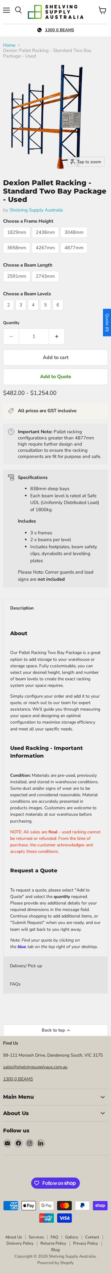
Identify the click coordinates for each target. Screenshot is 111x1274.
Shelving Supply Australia (36, 210)
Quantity (11, 323)
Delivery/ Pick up (26, 966)
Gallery (71, 1237)
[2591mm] (17, 283)
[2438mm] (46, 239)
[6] (58, 312)
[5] (46, 312)
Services (36, 1237)
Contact (92, 1237)
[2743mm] (46, 283)
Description (22, 608)
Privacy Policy (85, 1243)
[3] (21, 312)
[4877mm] (74, 255)
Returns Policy (53, 1243)
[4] (34, 312)
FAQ (54, 1237)
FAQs (15, 984)
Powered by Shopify (55, 1263)
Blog (55, 1250)
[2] (9, 312)
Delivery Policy (20, 1243)
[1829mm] (17, 239)
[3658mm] (17, 255)
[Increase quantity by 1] (57, 336)
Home (9, 45)
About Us (13, 1237)
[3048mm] (74, 239)
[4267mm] (46, 255)
